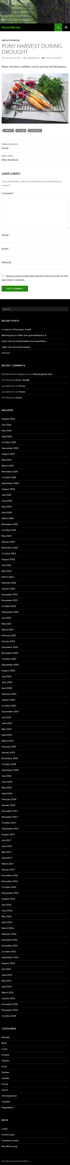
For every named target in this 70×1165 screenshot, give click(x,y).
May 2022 (7, 571)
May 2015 (7, 980)
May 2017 (7, 852)
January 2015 (8, 998)
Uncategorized (11, 40)
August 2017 (8, 834)
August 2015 (8, 963)
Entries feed (8, 1134)
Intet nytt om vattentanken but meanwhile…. (25, 341)
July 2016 (6, 904)
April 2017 (7, 857)
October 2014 (9, 1015)
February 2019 (9, 746)
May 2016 (7, 916)
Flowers (6, 1060)
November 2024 (10, 471)
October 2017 (9, 822)
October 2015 (9, 951)
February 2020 (9, 693)
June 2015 (7, 974)
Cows (4, 1048)
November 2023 (10, 524)
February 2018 (9, 799)
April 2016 (7, 922)
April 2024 (7, 512)
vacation (6, 1101)
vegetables (35, 130)
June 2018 (7, 781)
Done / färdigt (22, 380)
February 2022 (9, 582)
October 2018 (9, 764)
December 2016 (10, 875)
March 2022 (8, 576)
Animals (6, 1037)
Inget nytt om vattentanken (16, 347)
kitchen (21, 130)
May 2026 (7, 430)
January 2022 (8, 588)
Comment (8, 193)
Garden (5, 1072)
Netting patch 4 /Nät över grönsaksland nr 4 (24, 335)
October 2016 (9, 887)
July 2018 (6, 775)
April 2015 (7, 986)
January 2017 (8, 869)
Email (5, 248)
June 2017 (7, 846)
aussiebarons (33, 58)
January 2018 (8, 805)
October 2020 (9, 658)
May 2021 (7, 623)
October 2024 (9, 477)
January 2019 (8, 752)
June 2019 (7, 723)
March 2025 (8, 465)
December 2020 (10, 647)
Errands (5, 1054)
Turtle (10, 146)
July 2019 (6, 717)
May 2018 (7, 787)
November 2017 (10, 816)
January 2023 (8, 541)
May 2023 (7, 535)
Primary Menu (66, 27)
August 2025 (8, 454)
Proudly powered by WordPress (15, 1161)
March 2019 (8, 740)
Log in (5, 1128)
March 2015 (8, 992)
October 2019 (9, 705)
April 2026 (7, 436)
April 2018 (7, 793)
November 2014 (10, 1010)
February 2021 (9, 635)
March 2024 (8, 518)
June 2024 (7, 500)
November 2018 (10, 758)
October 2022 (9, 553)
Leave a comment (54, 58)
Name (6, 234)
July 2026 (6, 424)
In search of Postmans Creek (16, 329)
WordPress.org (9, 1146)
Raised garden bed (42, 374)
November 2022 (10, 547)
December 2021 (10, 594)
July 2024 (6, 494)
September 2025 (10, 448)
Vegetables (7, 1107)
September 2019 (10, 711)
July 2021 (6, 617)
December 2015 (10, 939)
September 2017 (10, 828)
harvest (8, 130)
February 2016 (9, 933)
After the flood (10, 158)
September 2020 (10, 664)
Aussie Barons (11, 27)
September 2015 (10, 957)
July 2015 (6, 969)
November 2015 (10, 945)
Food (4, 1066)
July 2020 (6, 676)
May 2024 (7, 506)
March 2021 (8, 629)
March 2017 (8, 863)
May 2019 (7, 729)
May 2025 (7, 459)
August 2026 (8, 418)
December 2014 (10, 1004)
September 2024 (10, 483)
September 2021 (10, 612)
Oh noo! (6, 352)
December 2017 (10, 811)
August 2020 (8, 670)
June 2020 (7, 682)
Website (6, 262)
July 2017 (6, 840)
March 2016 (8, 928)
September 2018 (10, 770)
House (5, 1084)
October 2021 (9, 606)
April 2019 (7, 734)
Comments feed (10, 1140)
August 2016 (8, 898)
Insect (5, 1089)
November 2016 (10, 881)
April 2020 (7, 688)
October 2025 (9, 442)
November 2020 (10, 653)
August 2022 (8, 559)
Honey (22, 385)
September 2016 (10, 893)
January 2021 (8, 641)
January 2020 (8, 699)
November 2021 (10, 600)
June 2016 (7, 910)
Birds (4, 1043)
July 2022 (6, 565)
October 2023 (9, 530)
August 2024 (8, 489)
